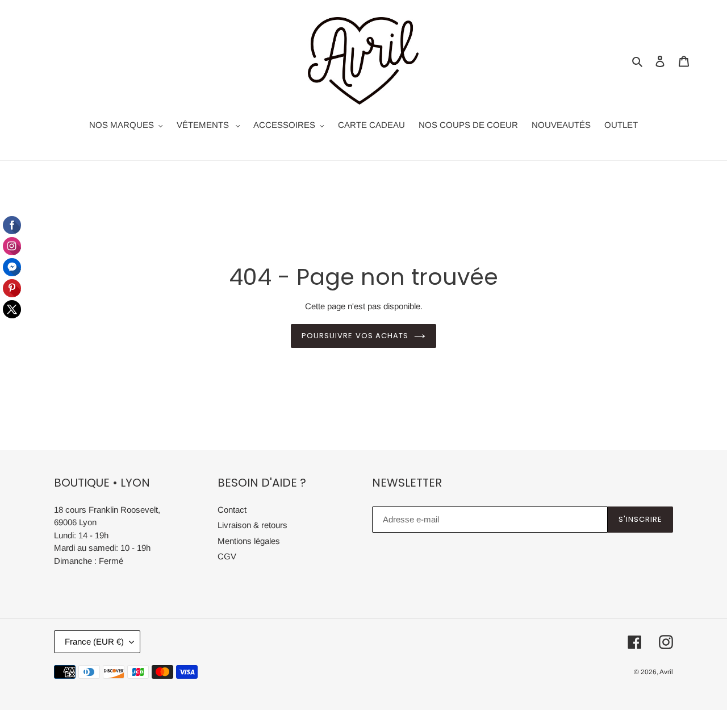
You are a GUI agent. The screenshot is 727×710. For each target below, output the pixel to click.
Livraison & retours (252, 525)
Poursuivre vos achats (355, 335)
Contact (232, 509)
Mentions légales (249, 541)
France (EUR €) (94, 641)
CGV (227, 556)
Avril (666, 672)
